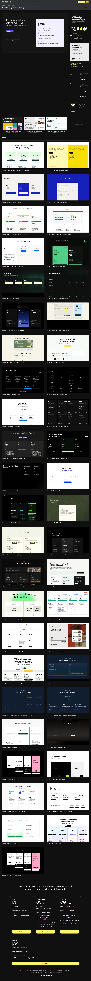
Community (26, 1)
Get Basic (21, 932)
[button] (75, 2)
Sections (18, 1)
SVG (40, 1)
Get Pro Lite (45, 932)
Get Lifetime (45, 963)
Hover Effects (34, 1)
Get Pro (70, 932)
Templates (45, 2)
